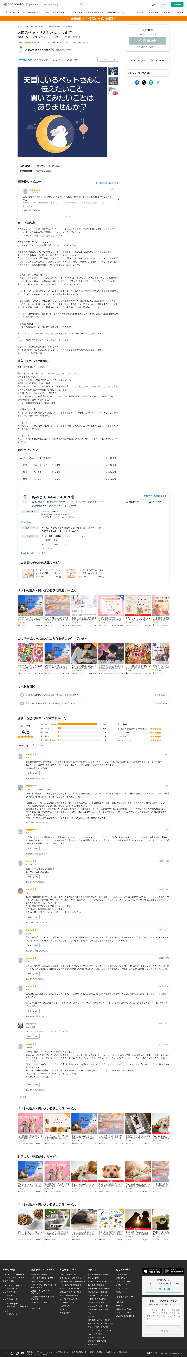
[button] (147, 73)
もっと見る (27, 206)
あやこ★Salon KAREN (51, 496)
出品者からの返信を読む (35, 778)
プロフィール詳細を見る (155, 496)
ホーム (20, 26)
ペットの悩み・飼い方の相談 (60, 26)
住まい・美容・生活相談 (36, 26)
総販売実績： (63, 50)
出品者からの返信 (30, 210)
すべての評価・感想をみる (107, 182)
